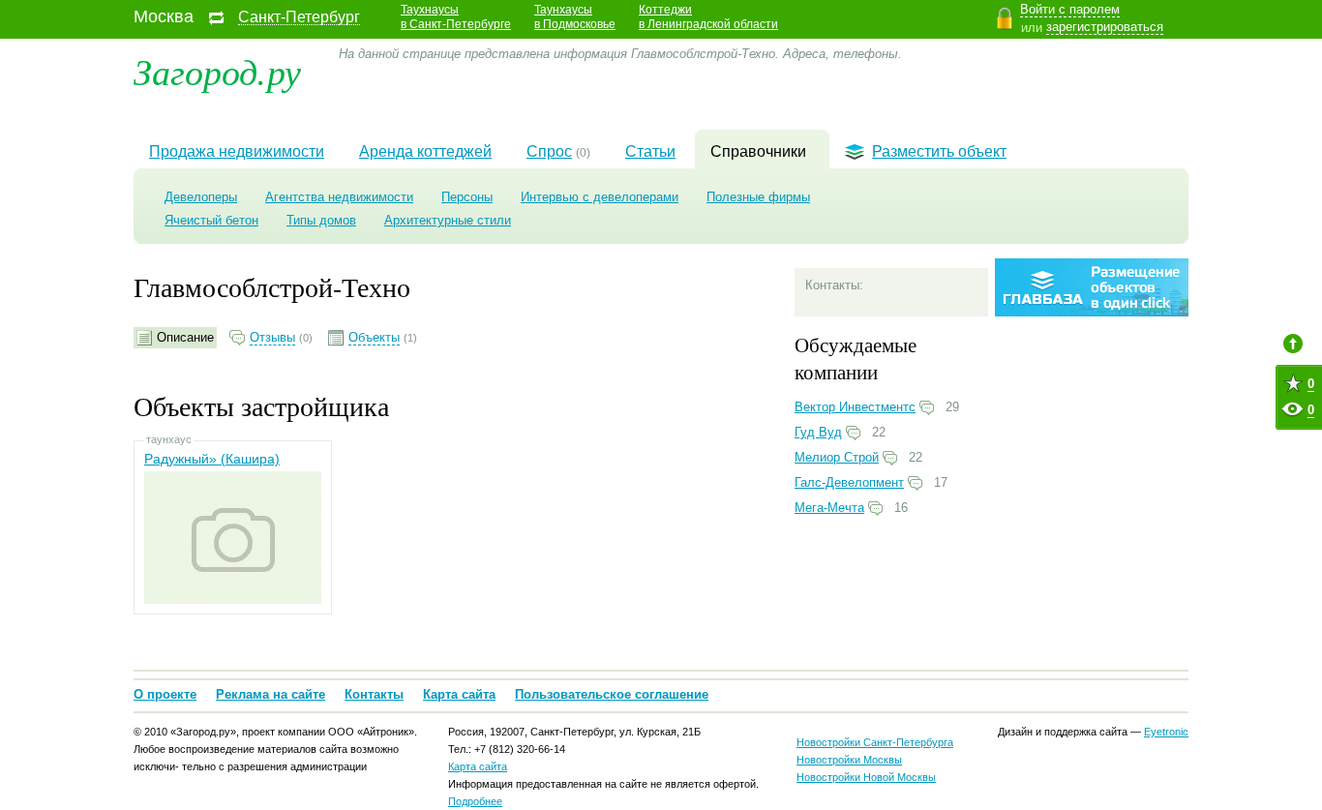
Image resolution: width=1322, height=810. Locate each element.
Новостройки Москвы (849, 759)
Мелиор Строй (837, 457)
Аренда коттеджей (425, 151)
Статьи (650, 151)
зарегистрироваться (1104, 26)
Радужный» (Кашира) (212, 458)
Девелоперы (201, 197)
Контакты (374, 694)
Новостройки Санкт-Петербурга (874, 742)
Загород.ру (217, 70)
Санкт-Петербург (299, 17)
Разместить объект (939, 151)
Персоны (467, 197)
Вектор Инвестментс (855, 407)
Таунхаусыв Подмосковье (575, 17)
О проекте (165, 694)
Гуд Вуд (818, 432)
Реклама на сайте (270, 694)
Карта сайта (459, 694)
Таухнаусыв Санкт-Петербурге (456, 17)
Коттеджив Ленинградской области (708, 17)
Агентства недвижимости (339, 197)
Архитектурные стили (447, 220)
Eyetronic (1166, 731)
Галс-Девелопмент (849, 482)
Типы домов (321, 220)
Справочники (758, 151)
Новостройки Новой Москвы (866, 777)
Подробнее (475, 801)
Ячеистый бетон (211, 220)
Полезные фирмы (758, 197)
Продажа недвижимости (236, 151)
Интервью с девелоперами (599, 197)
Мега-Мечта (829, 507)
